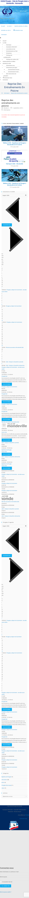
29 (2, 345)
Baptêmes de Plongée (7, 450)
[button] (14, 38)
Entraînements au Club (11, 51)
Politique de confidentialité (7, 56)
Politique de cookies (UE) (12, 59)
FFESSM (27, 815)
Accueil (3, 26)
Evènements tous (10, 65)
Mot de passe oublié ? (5, 892)
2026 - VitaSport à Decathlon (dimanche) (15, 365)
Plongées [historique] (6, 785)
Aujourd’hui (6, 225)
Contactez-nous (23, 818)
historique (8, 44)
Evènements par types (11, 67)
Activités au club (5, 30)
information (7, 110)
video (3, 788)
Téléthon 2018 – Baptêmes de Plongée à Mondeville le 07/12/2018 (14, 143)
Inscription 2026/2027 (11, 47)
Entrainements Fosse (13, 71)
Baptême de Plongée (6, 776)
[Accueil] (2, 93)
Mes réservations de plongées (9, 74)
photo (3, 782)
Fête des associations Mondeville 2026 (14, 347)
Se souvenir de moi (7, 882)
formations (9, 53)
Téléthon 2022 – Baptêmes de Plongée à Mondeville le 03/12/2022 (14, 184)
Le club (9, 26)
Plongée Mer (4, 376)
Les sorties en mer (10, 49)
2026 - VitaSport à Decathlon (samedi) (14, 362)
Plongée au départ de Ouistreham (13, 306)
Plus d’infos (6, 384)
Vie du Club (4, 432)
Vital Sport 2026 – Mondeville (14, 164)
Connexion (4, 34)
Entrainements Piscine (13, 69)
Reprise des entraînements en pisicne (19, 93)
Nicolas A (6, 108)
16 (2, 320)
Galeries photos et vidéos (21, 26)
